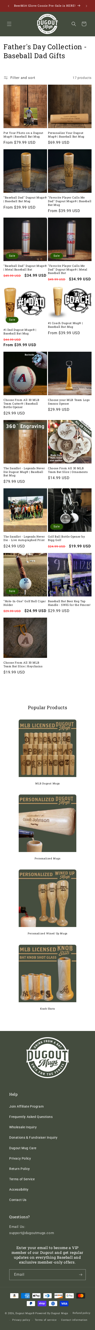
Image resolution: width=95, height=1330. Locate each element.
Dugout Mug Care (22, 1148)
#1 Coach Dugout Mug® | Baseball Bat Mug (65, 324)
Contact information (74, 1319)
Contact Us (18, 1200)
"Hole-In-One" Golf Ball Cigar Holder (24, 603)
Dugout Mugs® (25, 1313)
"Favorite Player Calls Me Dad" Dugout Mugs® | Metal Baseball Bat (67, 269)
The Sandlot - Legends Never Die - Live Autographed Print (24, 538)
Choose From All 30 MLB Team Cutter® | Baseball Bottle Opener (21, 403)
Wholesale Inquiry (23, 1127)
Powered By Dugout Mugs (51, 1313)
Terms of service (46, 1319)
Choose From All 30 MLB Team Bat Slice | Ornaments (68, 470)
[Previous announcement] (8, 6)
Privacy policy (21, 1319)
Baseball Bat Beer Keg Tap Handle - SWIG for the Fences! (69, 603)
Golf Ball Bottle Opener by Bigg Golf (66, 538)
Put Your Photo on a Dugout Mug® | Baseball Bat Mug (23, 134)
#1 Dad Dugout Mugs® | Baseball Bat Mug (19, 331)
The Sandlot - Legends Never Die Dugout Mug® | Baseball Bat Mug (24, 471)
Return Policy (19, 1169)
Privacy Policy (20, 1158)
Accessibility (19, 1189)
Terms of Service (22, 1179)
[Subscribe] (80, 1274)
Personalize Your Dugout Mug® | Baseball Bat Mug (66, 134)
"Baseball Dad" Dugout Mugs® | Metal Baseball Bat (25, 267)
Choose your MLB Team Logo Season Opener (69, 401)
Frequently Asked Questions (31, 1117)
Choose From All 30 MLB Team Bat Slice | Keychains (23, 664)
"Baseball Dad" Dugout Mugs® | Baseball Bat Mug (25, 199)
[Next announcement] (86, 6)
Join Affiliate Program (26, 1106)
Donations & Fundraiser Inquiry (33, 1137)
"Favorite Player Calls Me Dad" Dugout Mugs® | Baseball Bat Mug (70, 201)
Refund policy (81, 1313)
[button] (9, 24)
